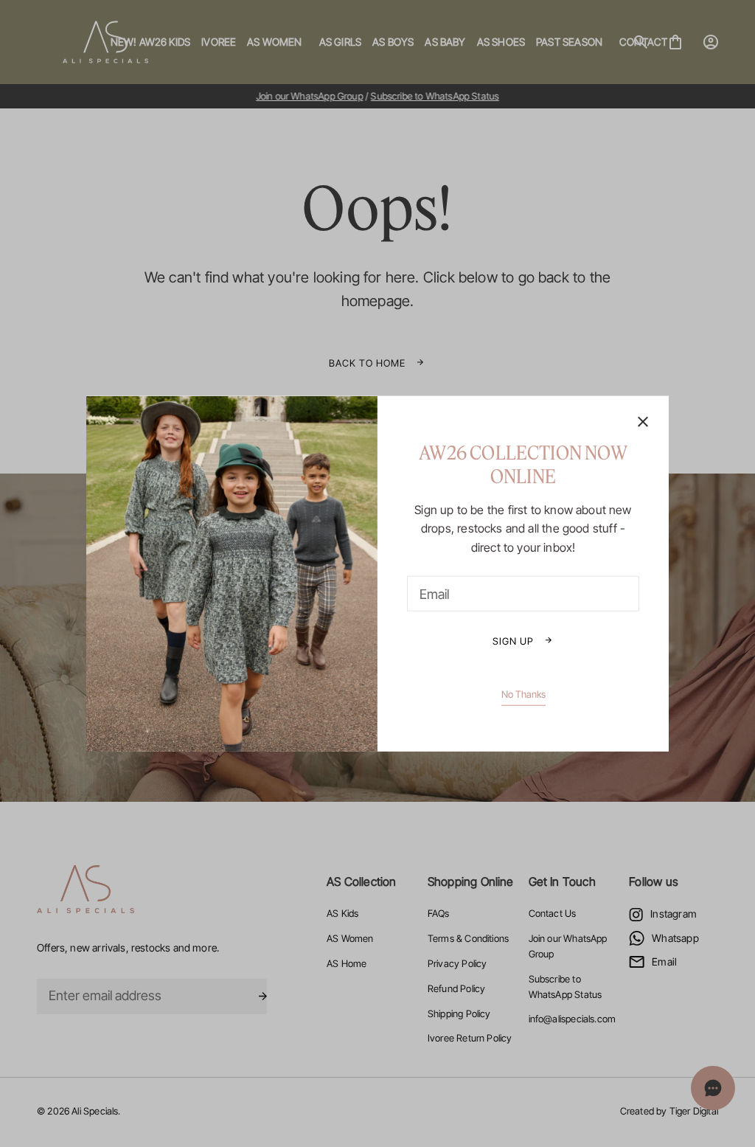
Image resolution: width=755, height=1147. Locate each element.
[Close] (643, 422)
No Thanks (523, 694)
